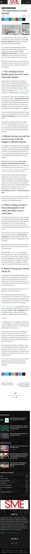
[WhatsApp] (13, 19)
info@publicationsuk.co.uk (13, 532)
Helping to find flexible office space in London (7, 384)
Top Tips (13, 8)
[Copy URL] (23, 19)
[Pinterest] (16, 19)
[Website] (14, 397)
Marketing (7, 5)
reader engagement (20, 90)
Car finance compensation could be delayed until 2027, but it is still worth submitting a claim (19, 427)
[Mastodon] (17, 397)
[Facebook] (3, 19)
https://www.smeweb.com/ (15, 395)
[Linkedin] (9, 19)
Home (3, 5)
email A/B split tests (15, 252)
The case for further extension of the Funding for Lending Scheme (23, 385)
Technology (9, 8)
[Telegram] (20, 19)
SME (4, 15)
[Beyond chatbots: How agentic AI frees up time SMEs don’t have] (4, 420)
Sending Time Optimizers (8, 306)
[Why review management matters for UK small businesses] (4, 436)
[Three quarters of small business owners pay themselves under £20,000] (4, 465)
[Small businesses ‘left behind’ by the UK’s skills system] (4, 448)
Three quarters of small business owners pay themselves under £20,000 (18, 464)
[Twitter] (6, 19)
